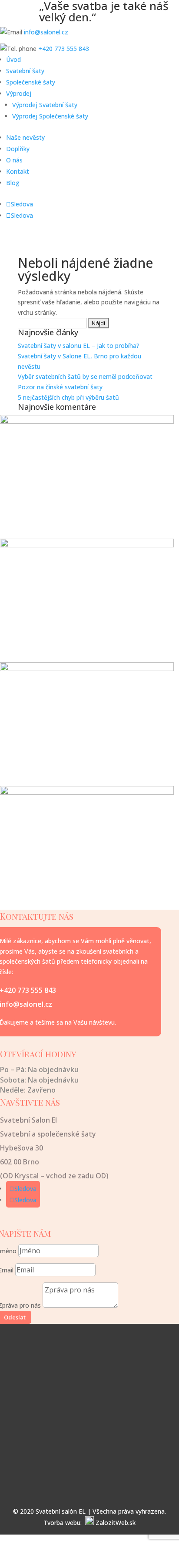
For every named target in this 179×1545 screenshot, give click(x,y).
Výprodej (18, 93)
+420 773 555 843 (63, 48)
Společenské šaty (30, 82)
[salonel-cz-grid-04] (87, 545)
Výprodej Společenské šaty (50, 116)
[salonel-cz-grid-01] (87, 421)
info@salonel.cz (46, 32)
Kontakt (17, 171)
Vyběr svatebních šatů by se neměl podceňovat (85, 376)
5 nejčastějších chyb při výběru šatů (68, 397)
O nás (14, 160)
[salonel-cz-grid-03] (87, 669)
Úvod (13, 59)
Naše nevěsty (25, 137)
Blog (13, 183)
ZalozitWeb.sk (116, 1522)
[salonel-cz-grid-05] (87, 792)
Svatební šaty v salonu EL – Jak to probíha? (78, 345)
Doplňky (18, 149)
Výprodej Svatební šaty (44, 105)
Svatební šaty (25, 71)
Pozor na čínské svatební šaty (60, 387)
